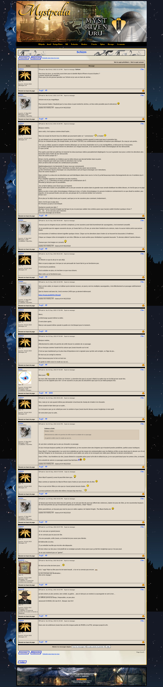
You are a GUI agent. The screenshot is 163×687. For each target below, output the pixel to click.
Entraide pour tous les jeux (50, 58)
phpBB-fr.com (85, 676)
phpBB (77, 675)
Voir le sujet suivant (137, 62)
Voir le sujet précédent (121, 62)
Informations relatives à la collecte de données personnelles (81, 673)
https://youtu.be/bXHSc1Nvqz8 (50, 295)
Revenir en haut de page (26, 91)
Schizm (81, 52)
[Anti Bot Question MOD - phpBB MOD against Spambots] (81, 680)
